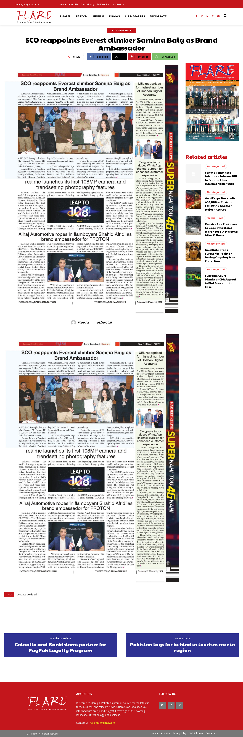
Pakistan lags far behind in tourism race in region (182, 647)
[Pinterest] (213, 16)
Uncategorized (122, 30)
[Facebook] (196, 16)
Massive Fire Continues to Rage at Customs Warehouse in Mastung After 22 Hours (221, 229)
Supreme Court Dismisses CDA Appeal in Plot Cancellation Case (220, 281)
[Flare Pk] (74, 322)
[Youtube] (218, 16)
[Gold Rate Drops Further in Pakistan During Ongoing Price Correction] (194, 251)
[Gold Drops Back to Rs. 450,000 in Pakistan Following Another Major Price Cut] (194, 199)
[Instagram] (202, 16)
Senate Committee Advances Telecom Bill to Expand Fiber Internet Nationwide (221, 178)
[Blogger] (162, 705)
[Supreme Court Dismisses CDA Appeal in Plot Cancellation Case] (194, 277)
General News (215, 218)
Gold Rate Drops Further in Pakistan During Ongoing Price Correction (220, 255)
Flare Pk (83, 322)
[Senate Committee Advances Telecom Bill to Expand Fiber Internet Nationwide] (194, 173)
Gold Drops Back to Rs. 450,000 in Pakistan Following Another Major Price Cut (220, 203)
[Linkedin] (207, 16)
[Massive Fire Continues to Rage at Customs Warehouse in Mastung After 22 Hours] (194, 225)
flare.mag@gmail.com (102, 722)
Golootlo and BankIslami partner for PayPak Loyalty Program (60, 647)
